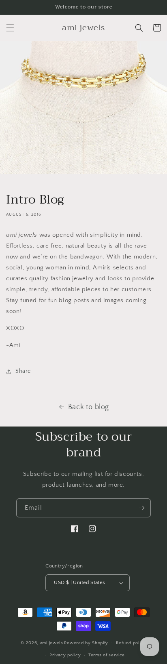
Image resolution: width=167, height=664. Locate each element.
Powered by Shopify (86, 642)
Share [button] (23, 371)
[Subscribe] (141, 507)
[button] (10, 28)
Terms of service (106, 655)
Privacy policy (65, 655)
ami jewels (51, 642)
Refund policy (131, 643)
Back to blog (88, 407)
